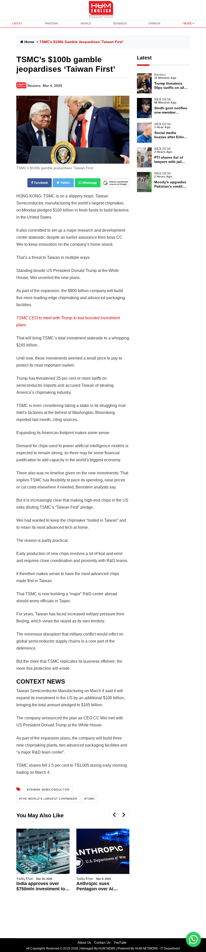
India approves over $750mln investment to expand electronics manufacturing (40, 886)
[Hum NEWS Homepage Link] (103, 10)
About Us (84, 942)
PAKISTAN (51, 23)
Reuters (34, 86)
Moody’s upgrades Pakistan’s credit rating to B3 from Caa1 (170, 184)
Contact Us (102, 942)
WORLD (86, 23)
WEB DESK (162, 99)
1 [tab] (69, 899)
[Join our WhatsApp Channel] (193, 939)
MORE (187, 23)
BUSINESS (120, 23)
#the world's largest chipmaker (48, 798)
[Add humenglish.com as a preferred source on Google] (115, 183)
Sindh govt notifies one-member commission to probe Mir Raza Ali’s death (170, 110)
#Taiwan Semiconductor (48, 789)
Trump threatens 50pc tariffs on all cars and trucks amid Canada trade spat (170, 85)
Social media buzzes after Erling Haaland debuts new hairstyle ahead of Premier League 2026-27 (170, 135)
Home (29, 42)
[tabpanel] (43, 862)
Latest (144, 57)
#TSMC (89, 798)
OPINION (154, 23)
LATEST (17, 23)
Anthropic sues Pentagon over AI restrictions (94, 886)
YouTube (120, 942)
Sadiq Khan (24, 878)
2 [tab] (76, 899)
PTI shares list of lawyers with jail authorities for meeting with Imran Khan (170, 159)
